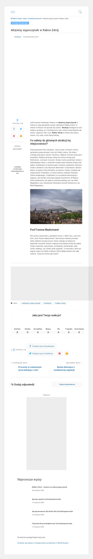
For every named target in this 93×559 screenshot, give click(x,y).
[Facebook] (14, 129)
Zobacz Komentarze (67, 384)
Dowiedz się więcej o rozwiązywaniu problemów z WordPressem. (43, 543)
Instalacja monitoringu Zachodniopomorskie (17, 170)
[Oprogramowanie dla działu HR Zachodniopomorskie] (23, 513)
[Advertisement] (52, 283)
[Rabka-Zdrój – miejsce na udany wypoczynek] (23, 488)
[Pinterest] (14, 136)
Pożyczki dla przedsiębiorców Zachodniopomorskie (52, 523)
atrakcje (48, 303)
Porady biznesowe (20, 23)
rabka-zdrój (61, 303)
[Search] (79, 12)
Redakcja (18, 37)
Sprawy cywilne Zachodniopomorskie (46, 499)
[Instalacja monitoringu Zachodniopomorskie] (17, 158)
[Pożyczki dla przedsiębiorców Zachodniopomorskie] (23, 525)
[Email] (21, 136)
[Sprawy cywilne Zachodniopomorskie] (23, 501)
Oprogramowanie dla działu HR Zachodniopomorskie (52, 511)
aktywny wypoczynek (31, 303)
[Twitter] (21, 129)
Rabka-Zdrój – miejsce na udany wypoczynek (49, 487)
